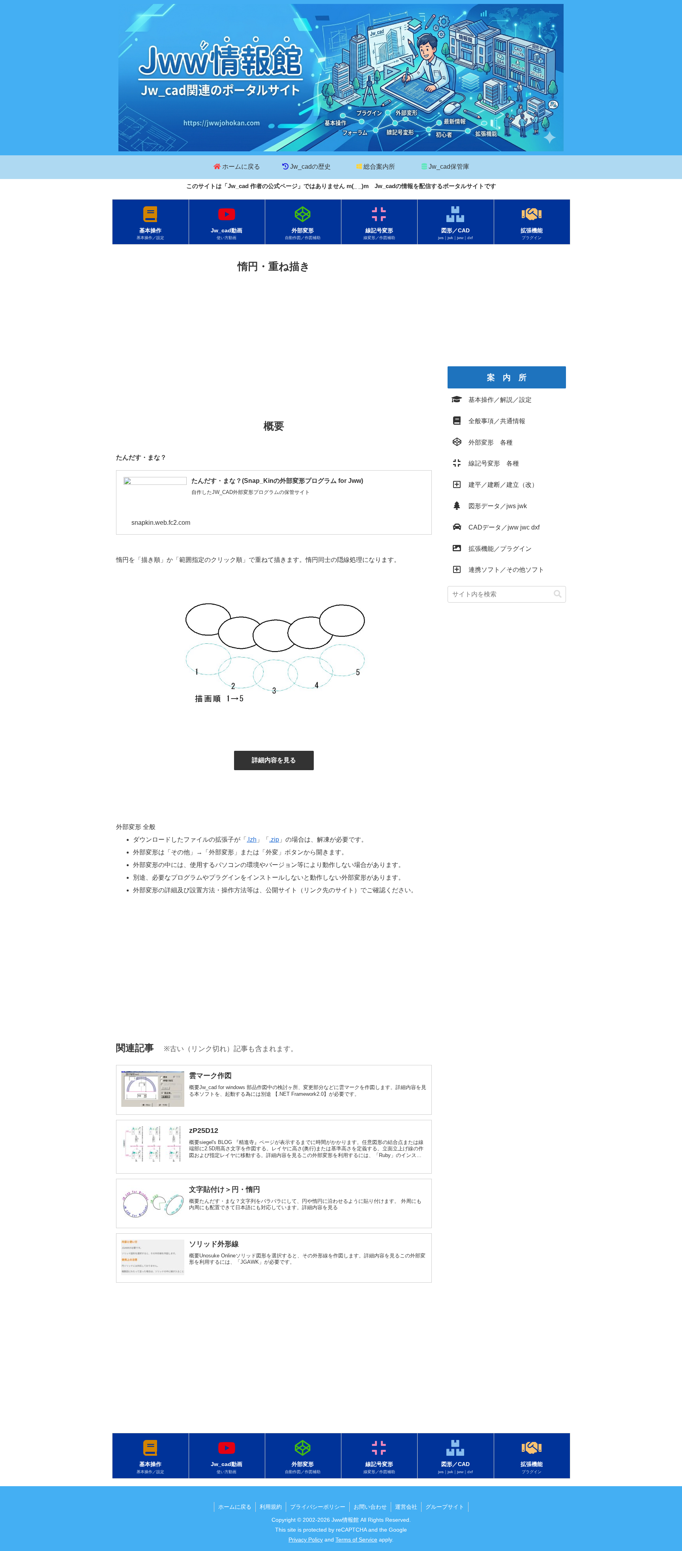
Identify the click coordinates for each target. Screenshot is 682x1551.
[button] (558, 594)
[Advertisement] (274, 334)
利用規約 (271, 1507)
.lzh (252, 839)
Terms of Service (356, 1539)
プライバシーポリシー (317, 1507)
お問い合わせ (370, 1507)
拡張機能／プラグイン (497, 548)
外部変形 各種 (487, 442)
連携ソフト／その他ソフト (503, 569)
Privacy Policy (306, 1539)
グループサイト (444, 1507)
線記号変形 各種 (490, 463)
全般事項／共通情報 (493, 421)
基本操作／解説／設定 (497, 399)
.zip (274, 839)
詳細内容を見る (274, 760)
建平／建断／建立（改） (500, 484)
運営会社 (406, 1507)
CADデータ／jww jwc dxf (501, 527)
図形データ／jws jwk (494, 506)
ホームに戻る (234, 1507)
